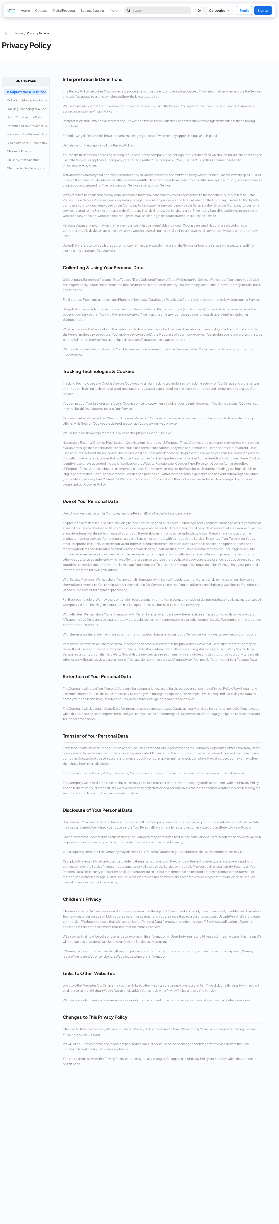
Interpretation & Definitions (27, 92)
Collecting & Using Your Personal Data (27, 100)
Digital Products (64, 10)
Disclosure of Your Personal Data (27, 143)
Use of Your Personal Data (24, 117)
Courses (41, 10)
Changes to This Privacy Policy (27, 168)
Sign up (263, 10)
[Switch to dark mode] (199, 10)
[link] (151, 33)
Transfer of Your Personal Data (27, 134)
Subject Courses (93, 10)
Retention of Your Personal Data (27, 126)
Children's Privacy (19, 151)
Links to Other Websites (23, 159)
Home (25, 10)
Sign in (244, 10)
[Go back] (6, 33)
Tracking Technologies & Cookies (27, 109)
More (113, 10)
